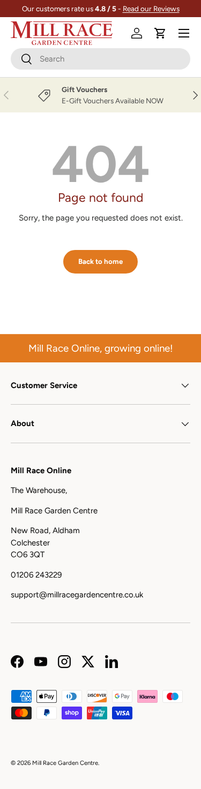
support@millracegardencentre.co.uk (77, 595)
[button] (160, 33)
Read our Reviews (151, 8)
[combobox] (100, 59)
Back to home (100, 261)
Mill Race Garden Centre (65, 763)
